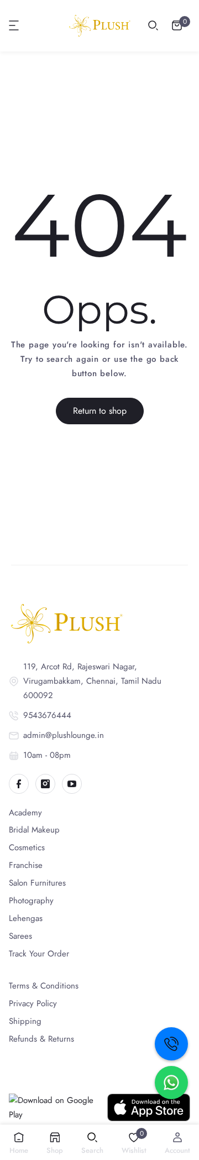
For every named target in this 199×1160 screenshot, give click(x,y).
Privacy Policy (33, 1003)
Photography (31, 900)
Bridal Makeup (34, 830)
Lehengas (26, 918)
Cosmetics (27, 847)
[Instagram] (45, 784)
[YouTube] (72, 784)
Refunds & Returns (41, 1039)
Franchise (26, 865)
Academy (25, 813)
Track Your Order (39, 954)
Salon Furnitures (37, 883)
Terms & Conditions (43, 986)
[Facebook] (19, 784)
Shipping (25, 1021)
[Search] (153, 25)
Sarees (20, 936)
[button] (14, 25)
